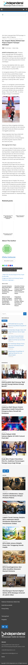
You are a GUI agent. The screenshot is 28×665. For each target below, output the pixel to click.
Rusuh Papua (13, 270)
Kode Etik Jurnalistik (7, 605)
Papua (20, 268)
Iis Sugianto (11, 268)
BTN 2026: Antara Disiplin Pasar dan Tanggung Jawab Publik (13, 545)
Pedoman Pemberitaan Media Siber (11, 602)
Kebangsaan (15, 39)
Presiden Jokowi (6, 270)
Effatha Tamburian (8, 257)
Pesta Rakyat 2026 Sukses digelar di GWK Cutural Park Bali (13, 436)
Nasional (20, 39)
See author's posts (8, 260)
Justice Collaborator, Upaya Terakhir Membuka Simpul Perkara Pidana (13, 496)
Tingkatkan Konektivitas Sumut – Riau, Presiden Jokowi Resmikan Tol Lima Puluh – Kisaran (19, 301)
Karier (3, 656)
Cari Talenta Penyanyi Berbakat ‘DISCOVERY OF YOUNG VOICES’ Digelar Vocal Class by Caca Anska (16, 337)
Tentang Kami (5, 616)
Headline (10, 39)
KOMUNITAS (5, 362)
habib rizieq (5, 268)
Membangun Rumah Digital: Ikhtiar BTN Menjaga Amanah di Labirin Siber (14, 593)
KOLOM (4, 475)
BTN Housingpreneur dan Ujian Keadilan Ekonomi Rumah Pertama (12, 569)
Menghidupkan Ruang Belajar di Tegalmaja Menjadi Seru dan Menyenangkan (16, 353)
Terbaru (4, 320)
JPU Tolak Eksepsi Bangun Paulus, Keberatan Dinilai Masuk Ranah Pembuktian (16, 345)
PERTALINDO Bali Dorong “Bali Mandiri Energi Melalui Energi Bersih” (13, 384)
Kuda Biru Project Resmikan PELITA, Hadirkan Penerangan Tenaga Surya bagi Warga (13, 461)
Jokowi (16, 268)
